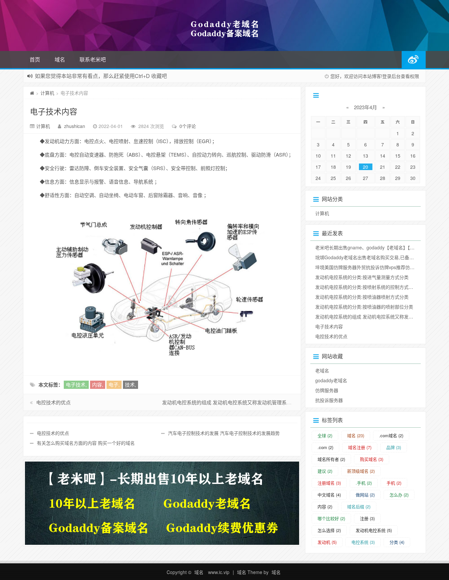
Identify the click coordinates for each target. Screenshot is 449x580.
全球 (325, 435)
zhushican (74, 126)
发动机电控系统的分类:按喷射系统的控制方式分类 (366, 287)
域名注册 (359, 447)
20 (365, 167)
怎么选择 (329, 530)
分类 (397, 542)
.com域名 (391, 435)
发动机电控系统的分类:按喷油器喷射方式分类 (362, 296)
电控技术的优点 (53, 402)
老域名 (322, 370)
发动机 (327, 542)
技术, (130, 384)
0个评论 (187, 126)
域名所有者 (331, 459)
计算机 (47, 92)
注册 (367, 518)
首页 (35, 59)
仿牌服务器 (326, 390)
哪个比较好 (331, 518)
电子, (114, 384)
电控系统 (363, 542)
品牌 (393, 447)
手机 (394, 483)
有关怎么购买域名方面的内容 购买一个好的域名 (86, 443)
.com (325, 447)
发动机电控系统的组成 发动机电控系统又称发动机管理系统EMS (233, 402)
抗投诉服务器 (329, 400)
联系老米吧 (93, 59)
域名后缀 (358, 506)
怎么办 (399, 495)
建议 (325, 471)
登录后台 (391, 76)
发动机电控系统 (374, 530)
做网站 (365, 495)
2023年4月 (365, 107)
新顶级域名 (361, 471)
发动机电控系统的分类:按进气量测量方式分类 (362, 277)
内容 (325, 506)
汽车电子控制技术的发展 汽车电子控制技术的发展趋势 (224, 433)
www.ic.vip (218, 572)
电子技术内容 (53, 111)
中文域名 (329, 495)
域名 (60, 59)
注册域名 (329, 483)
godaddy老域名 (331, 380)
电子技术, (76, 384)
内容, (97, 384)
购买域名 (371, 459)
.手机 (364, 483)
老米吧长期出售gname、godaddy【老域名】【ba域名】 (372, 247)
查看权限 (410, 76)
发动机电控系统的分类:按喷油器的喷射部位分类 (364, 306)
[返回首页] (32, 92)
